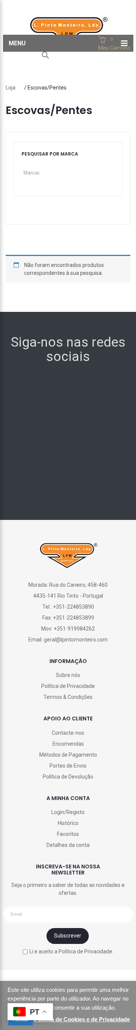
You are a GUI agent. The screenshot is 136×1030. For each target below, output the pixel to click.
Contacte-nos (68, 733)
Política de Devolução (68, 777)
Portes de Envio (68, 766)
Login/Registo (68, 812)
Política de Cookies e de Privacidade (82, 1019)
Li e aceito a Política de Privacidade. (71, 951)
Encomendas (68, 744)
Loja (10, 88)
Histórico (68, 823)
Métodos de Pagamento (68, 755)
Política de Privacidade (68, 686)
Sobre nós (68, 675)
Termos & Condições (68, 697)
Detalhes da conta (68, 845)
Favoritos (68, 834)
